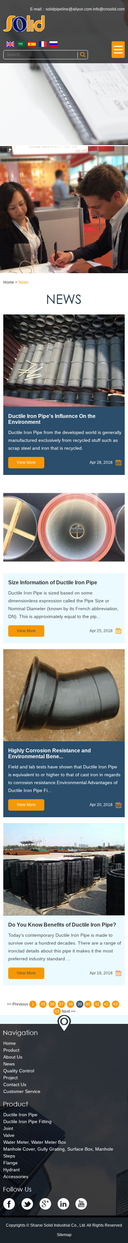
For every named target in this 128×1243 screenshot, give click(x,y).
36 (52, 1004)
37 (61, 1004)
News (23, 282)
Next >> (68, 1011)
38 (70, 1004)
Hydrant (11, 1169)
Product (11, 1050)
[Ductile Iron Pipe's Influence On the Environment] (64, 360)
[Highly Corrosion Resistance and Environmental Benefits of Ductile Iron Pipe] (64, 695)
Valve (8, 1135)
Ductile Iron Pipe (20, 1114)
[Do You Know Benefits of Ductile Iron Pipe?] (64, 869)
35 (43, 1004)
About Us (12, 1057)
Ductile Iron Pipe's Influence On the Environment (52, 419)
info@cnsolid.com (109, 9)
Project (10, 1077)
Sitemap (64, 1235)
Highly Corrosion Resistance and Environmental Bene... (49, 753)
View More (26, 462)
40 (88, 1004)
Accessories (15, 1176)
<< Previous (17, 1004)
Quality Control (18, 1070)
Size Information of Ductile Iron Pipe (52, 582)
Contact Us (14, 1084)
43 (115, 1004)
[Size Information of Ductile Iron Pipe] (64, 527)
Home (8, 282)
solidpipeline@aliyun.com (69, 9)
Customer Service (21, 1091)
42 (106, 1004)
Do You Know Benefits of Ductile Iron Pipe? (62, 925)
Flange (10, 1162)
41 (97, 1004)
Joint (8, 1128)
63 (57, 1011)
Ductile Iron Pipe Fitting (27, 1121)
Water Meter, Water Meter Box (34, 1142)
